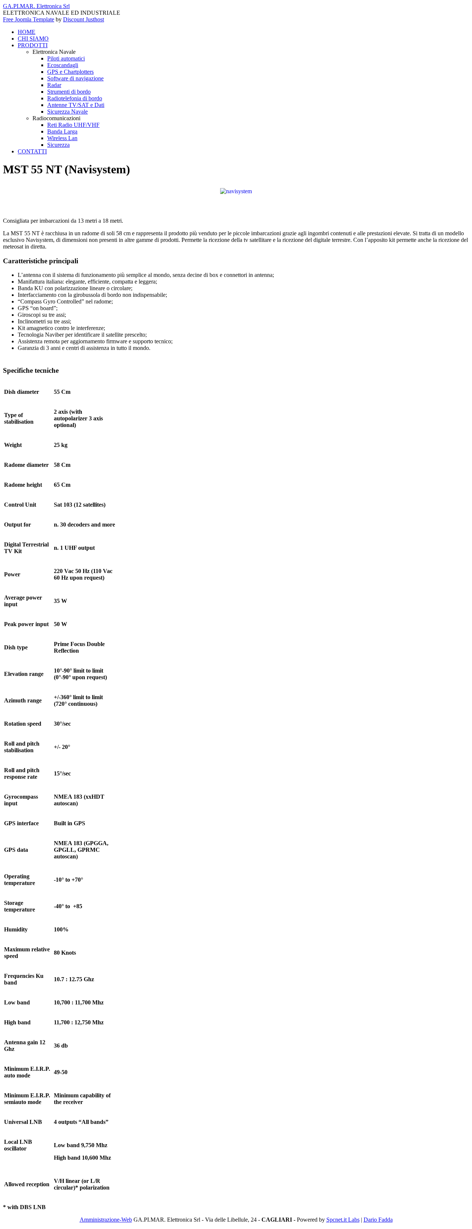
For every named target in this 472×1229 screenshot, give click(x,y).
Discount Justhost (83, 19)
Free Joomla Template (28, 19)
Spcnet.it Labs (343, 1219)
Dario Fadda (378, 1219)
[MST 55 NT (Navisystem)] (236, 191)
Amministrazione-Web (106, 1219)
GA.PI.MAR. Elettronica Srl (36, 6)
